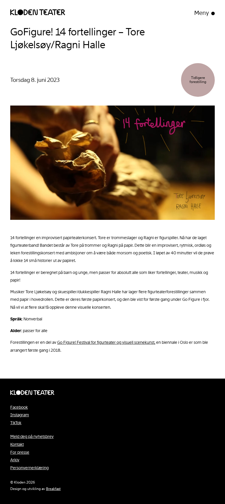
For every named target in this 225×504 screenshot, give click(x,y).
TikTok (15, 422)
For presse (19, 452)
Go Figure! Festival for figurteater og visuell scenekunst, (106, 342)
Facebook (19, 407)
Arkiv (14, 459)
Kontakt (17, 444)
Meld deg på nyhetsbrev (32, 436)
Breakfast (53, 488)
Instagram (19, 414)
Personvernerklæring (29, 467)
